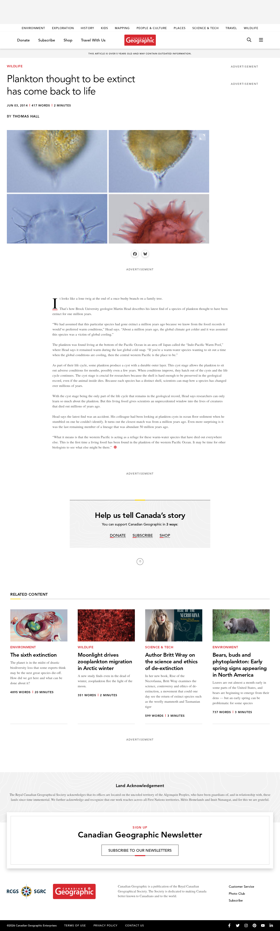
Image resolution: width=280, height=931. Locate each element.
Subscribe (46, 40)
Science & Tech (205, 28)
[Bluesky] (145, 253)
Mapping (122, 28)
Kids (104, 28)
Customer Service (241, 887)
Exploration (63, 28)
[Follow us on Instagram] (246, 925)
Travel (231, 28)
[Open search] (249, 40)
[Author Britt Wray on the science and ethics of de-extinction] (173, 666)
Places (180, 28)
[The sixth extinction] (38, 666)
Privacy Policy (106, 925)
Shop (68, 40)
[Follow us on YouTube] (263, 925)
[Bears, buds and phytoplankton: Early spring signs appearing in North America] (241, 666)
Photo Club (237, 894)
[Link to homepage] (140, 40)
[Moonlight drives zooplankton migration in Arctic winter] (106, 666)
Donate (23, 40)
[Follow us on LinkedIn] (271, 925)
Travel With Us (93, 40)
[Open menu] (261, 40)
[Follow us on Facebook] (229, 925)
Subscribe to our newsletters (140, 850)
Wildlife (251, 28)
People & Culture (152, 28)
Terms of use (75, 925)
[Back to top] (140, 561)
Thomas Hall (26, 116)
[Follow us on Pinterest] (254, 925)
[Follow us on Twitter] (238, 925)
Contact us (134, 925)
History (87, 28)
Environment (33, 28)
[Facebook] (134, 253)
